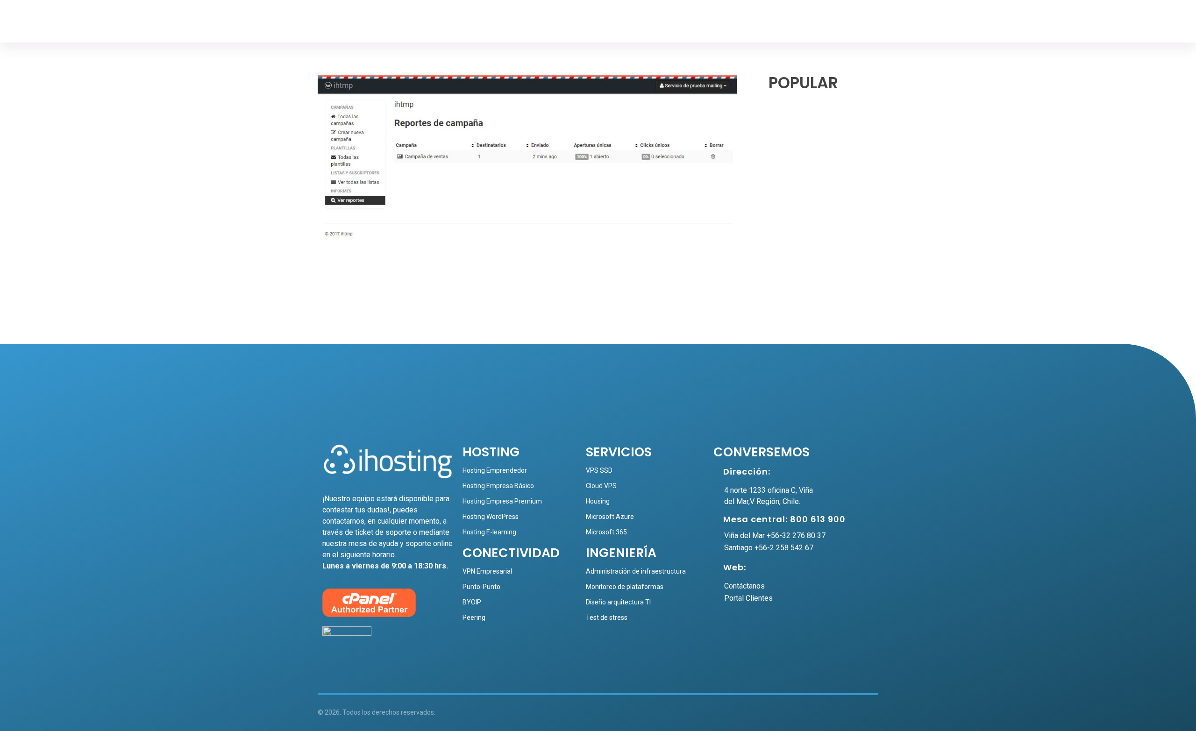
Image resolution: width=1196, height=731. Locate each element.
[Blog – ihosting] (351, 23)
